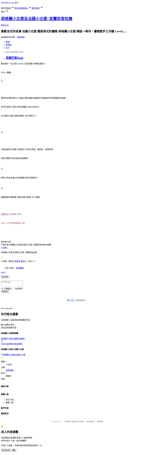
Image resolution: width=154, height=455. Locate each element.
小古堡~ (4, 248)
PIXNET (59, 421)
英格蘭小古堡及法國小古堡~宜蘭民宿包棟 (36, 18)
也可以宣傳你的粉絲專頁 (11, 344)
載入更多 (5, 277)
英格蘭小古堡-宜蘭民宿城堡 (13, 339)
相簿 (8, 42)
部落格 (9, 45)
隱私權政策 (90, 421)
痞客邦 (17, 261)
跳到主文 (5, 25)
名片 (8, 48)
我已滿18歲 (6, 450)
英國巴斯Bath (14, 57)
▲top (3, 272)
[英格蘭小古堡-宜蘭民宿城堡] (2, 341)
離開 (13, 450)
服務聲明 (100, 421)
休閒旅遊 (21, 37)
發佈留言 (5, 291)
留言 (23, 261)
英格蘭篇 (20, 268)
